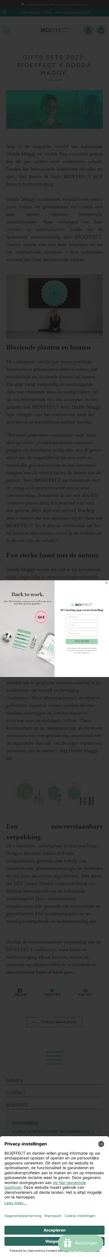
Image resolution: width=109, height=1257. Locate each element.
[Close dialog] (106, 582)
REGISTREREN (82, 641)
